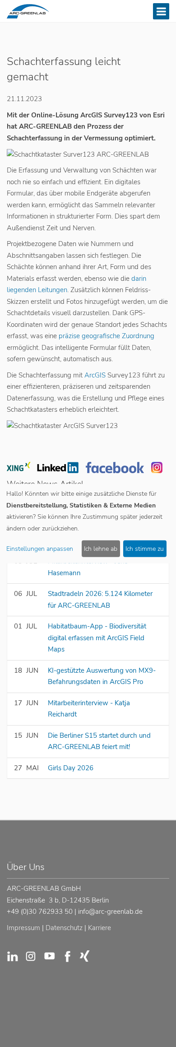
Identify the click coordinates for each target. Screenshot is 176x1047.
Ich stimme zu (144, 548)
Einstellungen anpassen (39, 548)
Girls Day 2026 (70, 767)
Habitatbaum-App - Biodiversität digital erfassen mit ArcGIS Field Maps (97, 638)
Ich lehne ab (100, 548)
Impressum (23, 927)
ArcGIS (94, 375)
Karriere (99, 927)
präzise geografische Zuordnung (106, 335)
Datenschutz (64, 927)
